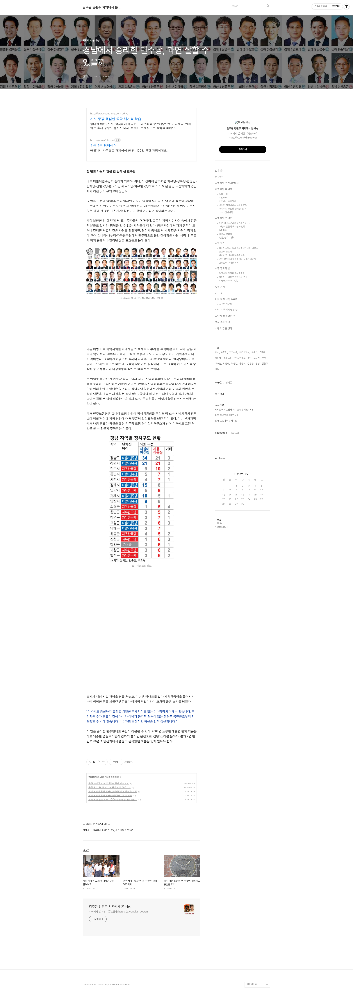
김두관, (250, 363)
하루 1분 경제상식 (103, 145)
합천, (249, 358)
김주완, (263, 352)
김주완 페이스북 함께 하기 (258, 934)
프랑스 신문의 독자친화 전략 (232, 226)
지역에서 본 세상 (96, 777)
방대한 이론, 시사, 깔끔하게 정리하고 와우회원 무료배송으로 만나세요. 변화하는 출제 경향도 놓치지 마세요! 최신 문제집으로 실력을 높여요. (140, 126)
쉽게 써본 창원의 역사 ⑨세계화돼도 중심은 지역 (112, 791)
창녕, (258, 363)
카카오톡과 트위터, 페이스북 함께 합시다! (234, 409)
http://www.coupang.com (105, 113)
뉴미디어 (223, 230)
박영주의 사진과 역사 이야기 (232, 273)
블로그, (255, 352)
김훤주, (265, 363)
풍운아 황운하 (225, 251)
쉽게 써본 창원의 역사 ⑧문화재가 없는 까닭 (110, 795)
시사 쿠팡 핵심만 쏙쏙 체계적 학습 (115, 119)
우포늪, (218, 363)
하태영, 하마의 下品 (228, 280)
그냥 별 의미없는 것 (225, 315)
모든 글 (218, 170)
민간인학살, (244, 352)
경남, (217, 369)
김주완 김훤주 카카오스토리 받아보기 (257, 958)
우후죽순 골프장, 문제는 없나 (232, 208)
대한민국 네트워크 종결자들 (232, 255)
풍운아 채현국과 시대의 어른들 (233, 205)
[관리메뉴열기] (346, 6)
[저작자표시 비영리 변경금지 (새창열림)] (128, 761)
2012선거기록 (226, 212)
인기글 (228, 382)
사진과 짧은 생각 (223, 328)
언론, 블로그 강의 (227, 237)
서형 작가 (220, 243)
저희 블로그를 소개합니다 (226, 415)
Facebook (221, 432)
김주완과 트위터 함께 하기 (258, 911)
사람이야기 (224, 197)
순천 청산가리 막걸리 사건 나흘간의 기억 (237, 259)
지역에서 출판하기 (227, 201)
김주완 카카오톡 (254, 978)
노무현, (257, 358)
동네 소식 (223, 194)
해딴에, (218, 358)
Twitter (235, 432)
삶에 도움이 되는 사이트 (226, 420)
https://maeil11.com (102, 140)
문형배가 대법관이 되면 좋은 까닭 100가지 (109, 787)
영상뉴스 (219, 176)
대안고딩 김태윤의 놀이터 (257, 946)
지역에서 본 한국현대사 (227, 182)
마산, (217, 352)
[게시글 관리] (103, 762)
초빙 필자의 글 (222, 268)
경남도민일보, (239, 358)
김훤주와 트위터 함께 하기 (258, 923)
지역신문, (233, 352)
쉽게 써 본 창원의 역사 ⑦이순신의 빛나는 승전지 (112, 799)
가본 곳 (218, 292)
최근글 (218, 382)
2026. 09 (242, 474)
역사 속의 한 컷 (223, 322)
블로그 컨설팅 (225, 234)
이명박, (224, 352)
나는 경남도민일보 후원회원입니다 (235, 223)
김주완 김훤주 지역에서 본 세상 (103, 7)
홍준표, (242, 363)
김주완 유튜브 (253, 967)
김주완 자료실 (225, 304)
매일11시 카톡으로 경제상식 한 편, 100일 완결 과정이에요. (128, 150)
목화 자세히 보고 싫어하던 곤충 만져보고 (108, 783)
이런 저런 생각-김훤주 (226, 309)
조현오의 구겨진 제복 (228, 262)
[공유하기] (99, 762)
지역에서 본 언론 (223, 218)
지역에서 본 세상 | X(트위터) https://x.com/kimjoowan (118, 911)
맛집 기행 (220, 286)
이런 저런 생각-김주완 (226, 299)
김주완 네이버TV (255, 972)
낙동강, (234, 363)
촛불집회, (227, 358)
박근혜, (226, 363)
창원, (264, 358)
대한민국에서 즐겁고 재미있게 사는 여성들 (238, 248)
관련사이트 (252, 984)
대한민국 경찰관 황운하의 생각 (233, 277)
